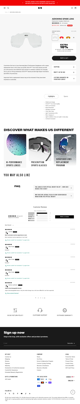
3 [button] (40, 298)
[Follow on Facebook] (5, 393)
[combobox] (70, 377)
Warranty (7, 365)
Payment (7, 363)
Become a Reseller (42, 368)
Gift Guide (8, 379)
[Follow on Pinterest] (17, 393)
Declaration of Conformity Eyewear (15, 368)
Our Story (39, 359)
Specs (66, 96)
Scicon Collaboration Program (45, 361)
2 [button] (38, 298)
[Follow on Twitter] (9, 393)
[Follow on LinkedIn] (30, 393)
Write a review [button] (64, 216)
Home (6, 12)
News (38, 357)
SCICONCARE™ (69, 365)
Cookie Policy (69, 363)
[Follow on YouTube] (21, 393)
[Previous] (22, 3)
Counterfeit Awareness (11, 370)
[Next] (57, 3)
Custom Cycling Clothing (44, 363)
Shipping (7, 359)
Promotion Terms (70, 357)
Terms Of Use (69, 359)
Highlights (51, 96)
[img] (8, 229)
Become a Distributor (43, 365)
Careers (39, 370)
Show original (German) (13, 293)
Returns (7, 361)
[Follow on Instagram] (13, 393)
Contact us (8, 357)
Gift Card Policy (69, 368)
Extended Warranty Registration (14, 372)
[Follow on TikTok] (25, 393)
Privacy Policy (69, 361)
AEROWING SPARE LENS (15, 12)
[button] (55, 23)
